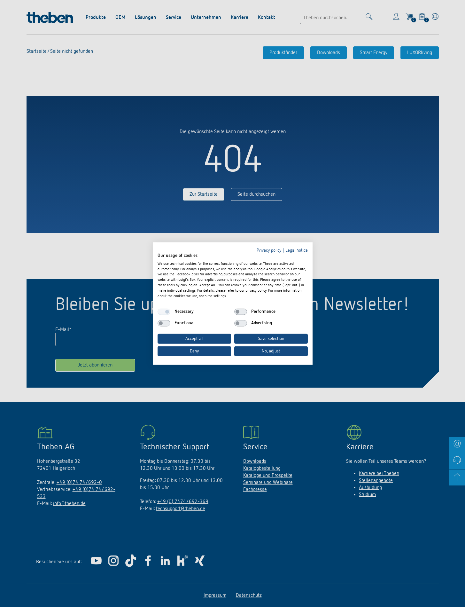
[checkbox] (164, 312)
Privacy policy (269, 250)
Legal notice (296, 250)
